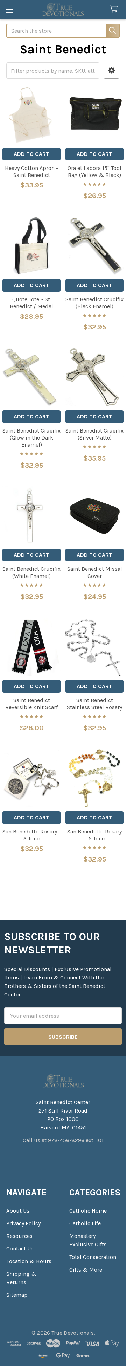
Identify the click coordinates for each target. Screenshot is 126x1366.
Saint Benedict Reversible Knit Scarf (31, 704)
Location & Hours (28, 1261)
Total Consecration (92, 1257)
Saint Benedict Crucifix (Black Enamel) (94, 303)
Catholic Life (85, 1223)
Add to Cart (31, 154)
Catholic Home (88, 1210)
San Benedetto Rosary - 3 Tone (31, 835)
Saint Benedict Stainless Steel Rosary (94, 704)
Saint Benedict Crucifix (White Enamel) (31, 572)
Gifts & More (85, 1269)
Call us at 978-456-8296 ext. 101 (63, 1140)
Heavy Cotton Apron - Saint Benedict (31, 171)
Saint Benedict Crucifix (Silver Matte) (94, 434)
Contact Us (20, 1248)
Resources (19, 1236)
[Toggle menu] (9, 9)
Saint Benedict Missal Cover (94, 572)
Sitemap (17, 1295)
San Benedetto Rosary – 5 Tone (94, 835)
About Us (17, 1210)
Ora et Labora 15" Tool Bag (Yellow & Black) (94, 171)
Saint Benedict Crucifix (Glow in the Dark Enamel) (31, 437)
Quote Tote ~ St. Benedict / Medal (31, 303)
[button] (111, 70)
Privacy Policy (23, 1223)
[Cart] (115, 9)
